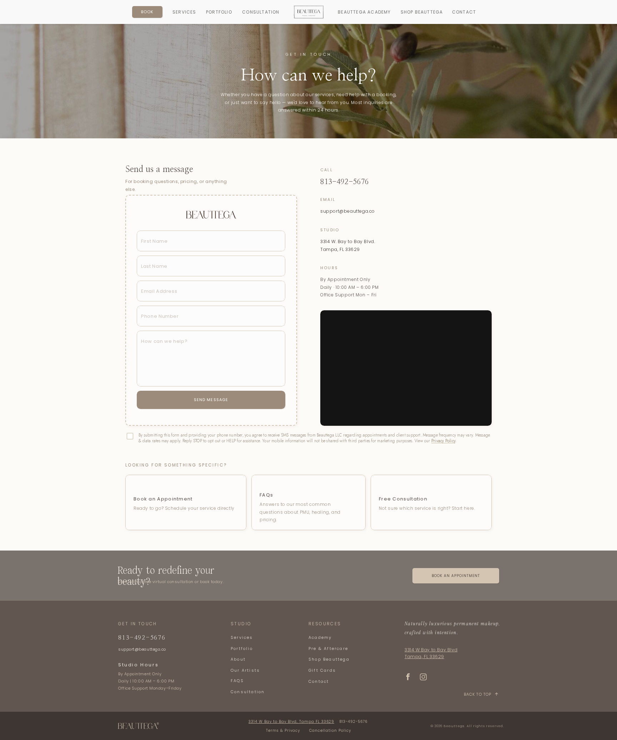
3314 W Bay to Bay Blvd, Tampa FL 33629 (291, 721)
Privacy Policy (443, 441)
